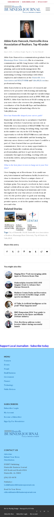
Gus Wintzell (39, 52)
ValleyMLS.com (38, 80)
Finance (7, 381)
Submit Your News (11, 457)
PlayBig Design (13, 508)
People (23, 52)
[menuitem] (13, 2)
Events (7, 365)
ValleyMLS (8, 238)
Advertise (8, 454)
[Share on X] (13, 251)
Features (7, 361)
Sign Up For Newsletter (14, 421)
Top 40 (28, 52)
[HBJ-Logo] (22, 9)
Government (9, 377)
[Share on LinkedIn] (30, 251)
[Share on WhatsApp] (18, 251)
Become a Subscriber (13, 417)
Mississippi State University (16, 60)
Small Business (10, 373)
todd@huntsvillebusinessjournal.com (19, 485)
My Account (42, 2)
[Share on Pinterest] (24, 251)
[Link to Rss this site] (48, 511)
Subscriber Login (28, 2)
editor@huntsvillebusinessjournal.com (20, 492)
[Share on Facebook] (7, 251)
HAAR (24, 232)
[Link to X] (40, 511)
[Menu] (46, 9)
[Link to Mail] (44, 511)
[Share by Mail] (47, 251)
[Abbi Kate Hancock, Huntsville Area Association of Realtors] (27, 29)
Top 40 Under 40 (40, 235)
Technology (8, 385)
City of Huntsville (15, 232)
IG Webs (31, 508)
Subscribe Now (13, 2)
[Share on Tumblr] (35, 251)
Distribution (9, 460)
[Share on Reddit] (41, 251)
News (18, 52)
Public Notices (9, 389)
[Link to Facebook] (37, 511)
